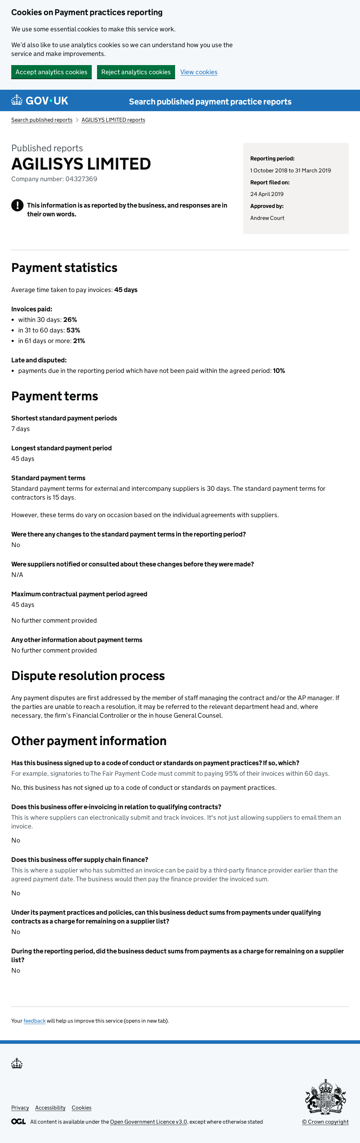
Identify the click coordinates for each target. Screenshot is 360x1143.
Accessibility (50, 1107)
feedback (35, 1020)
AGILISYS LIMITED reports (113, 119)
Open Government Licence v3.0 (148, 1121)
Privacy (20, 1107)
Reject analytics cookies (136, 72)
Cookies (81, 1107)
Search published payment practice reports (210, 101)
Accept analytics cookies (51, 72)
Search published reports (41, 119)
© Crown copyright (325, 1121)
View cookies (199, 72)
